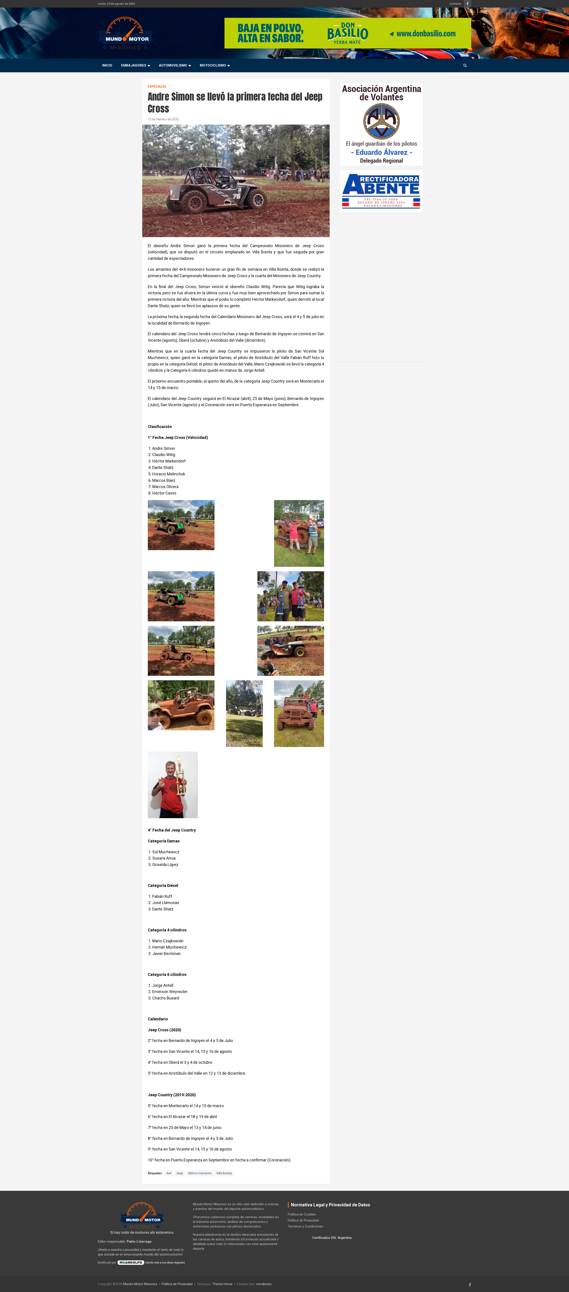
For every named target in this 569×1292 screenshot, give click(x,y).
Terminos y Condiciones (305, 1226)
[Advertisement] (381, 285)
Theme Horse (222, 1284)
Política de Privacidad (303, 1220)
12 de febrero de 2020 (163, 119)
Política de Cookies (302, 1214)
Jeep (179, 1173)
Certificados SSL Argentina (332, 1238)
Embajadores (133, 65)
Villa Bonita (224, 1173)
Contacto (455, 3)
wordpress (264, 1284)
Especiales (157, 86)
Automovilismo (173, 65)
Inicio (107, 65)
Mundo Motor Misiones (140, 1284)
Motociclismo (213, 65)
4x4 (168, 1173)
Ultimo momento (200, 1173)
